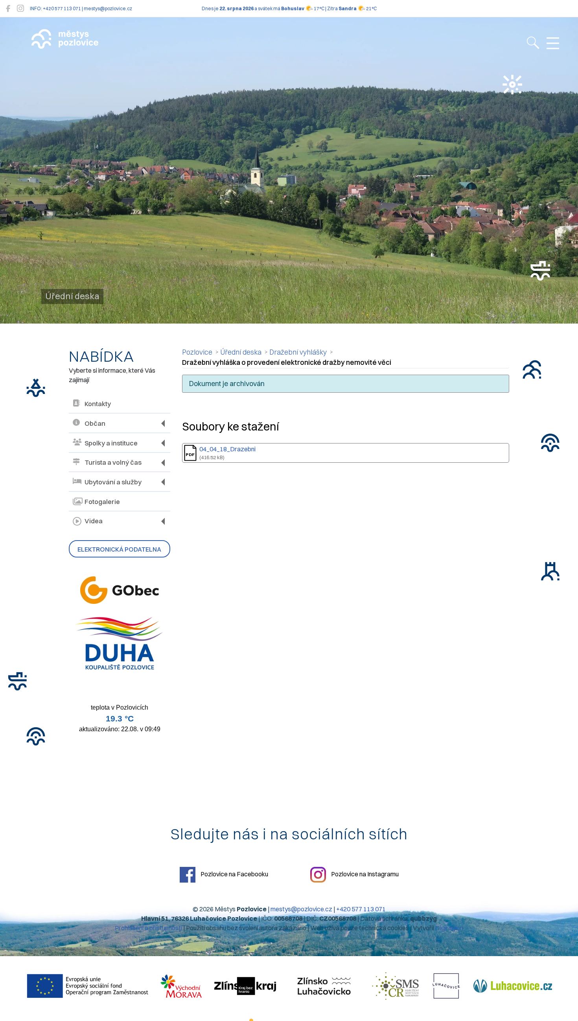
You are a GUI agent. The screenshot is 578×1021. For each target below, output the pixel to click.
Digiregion (449, 928)
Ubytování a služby (113, 482)
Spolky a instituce (111, 443)
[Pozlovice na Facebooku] (8, 8)
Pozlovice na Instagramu (364, 874)
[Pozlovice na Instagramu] (20, 8)
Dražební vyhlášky (298, 352)
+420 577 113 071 (361, 909)
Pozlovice (197, 352)
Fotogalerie (102, 502)
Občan (95, 423)
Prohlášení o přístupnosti (148, 928)
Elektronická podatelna (119, 549)
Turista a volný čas (113, 462)
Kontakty (98, 404)
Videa (94, 521)
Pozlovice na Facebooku (233, 874)
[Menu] (553, 43)
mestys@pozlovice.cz (301, 909)
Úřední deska (240, 352)
